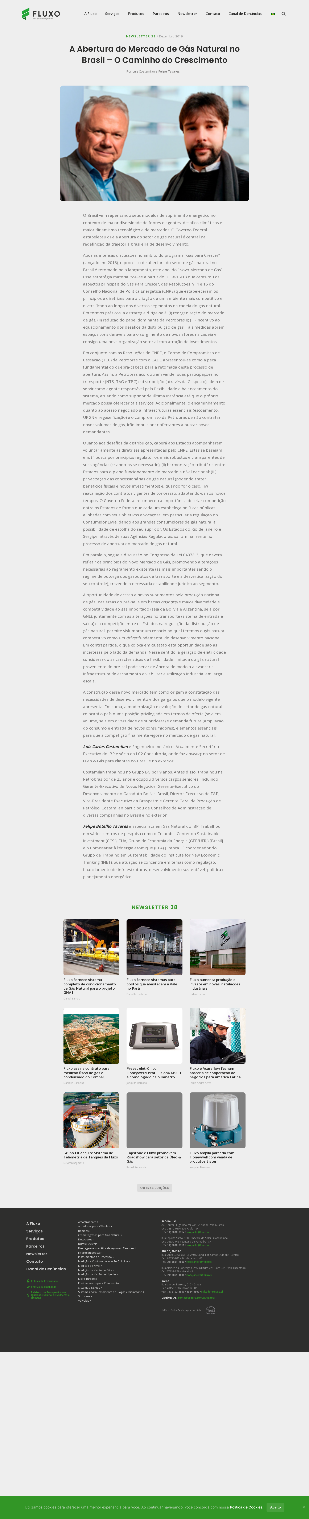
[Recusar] (304, 1507)
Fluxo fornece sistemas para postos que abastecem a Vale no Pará (152, 983)
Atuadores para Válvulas (94, 1226)
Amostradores (87, 1222)
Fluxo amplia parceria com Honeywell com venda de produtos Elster (212, 1157)
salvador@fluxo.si (212, 1291)
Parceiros (161, 13)
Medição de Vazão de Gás (95, 1270)
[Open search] (283, 13)
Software (84, 1296)
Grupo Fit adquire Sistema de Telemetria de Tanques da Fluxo (90, 1154)
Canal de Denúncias (245, 13)
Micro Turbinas (87, 1279)
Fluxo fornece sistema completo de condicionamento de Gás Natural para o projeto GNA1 (89, 986)
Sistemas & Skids (89, 1287)
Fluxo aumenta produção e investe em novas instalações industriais (215, 983)
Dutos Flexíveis (87, 1244)
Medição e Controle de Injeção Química (103, 1261)
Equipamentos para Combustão (98, 1283)
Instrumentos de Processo (95, 1257)
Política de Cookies (246, 1507)
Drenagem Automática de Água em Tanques (106, 1248)
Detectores (85, 1239)
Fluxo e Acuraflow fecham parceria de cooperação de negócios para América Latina (215, 1072)
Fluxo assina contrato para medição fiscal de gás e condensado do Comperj (86, 1072)
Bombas (83, 1231)
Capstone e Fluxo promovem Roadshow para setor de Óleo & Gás (154, 1157)
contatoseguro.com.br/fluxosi (196, 1298)
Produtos (136, 13)
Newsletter (187, 13)
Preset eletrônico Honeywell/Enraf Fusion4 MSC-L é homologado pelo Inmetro (154, 1072)
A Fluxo (90, 13)
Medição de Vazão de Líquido (97, 1274)
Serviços (112, 13)
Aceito (275, 1507)
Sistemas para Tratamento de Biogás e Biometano (110, 1292)
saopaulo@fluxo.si (197, 1232)
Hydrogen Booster (90, 1253)
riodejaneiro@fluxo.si (199, 1262)
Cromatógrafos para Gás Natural (99, 1235)
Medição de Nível (89, 1266)
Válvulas (83, 1300)
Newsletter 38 (141, 36)
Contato (213, 13)
